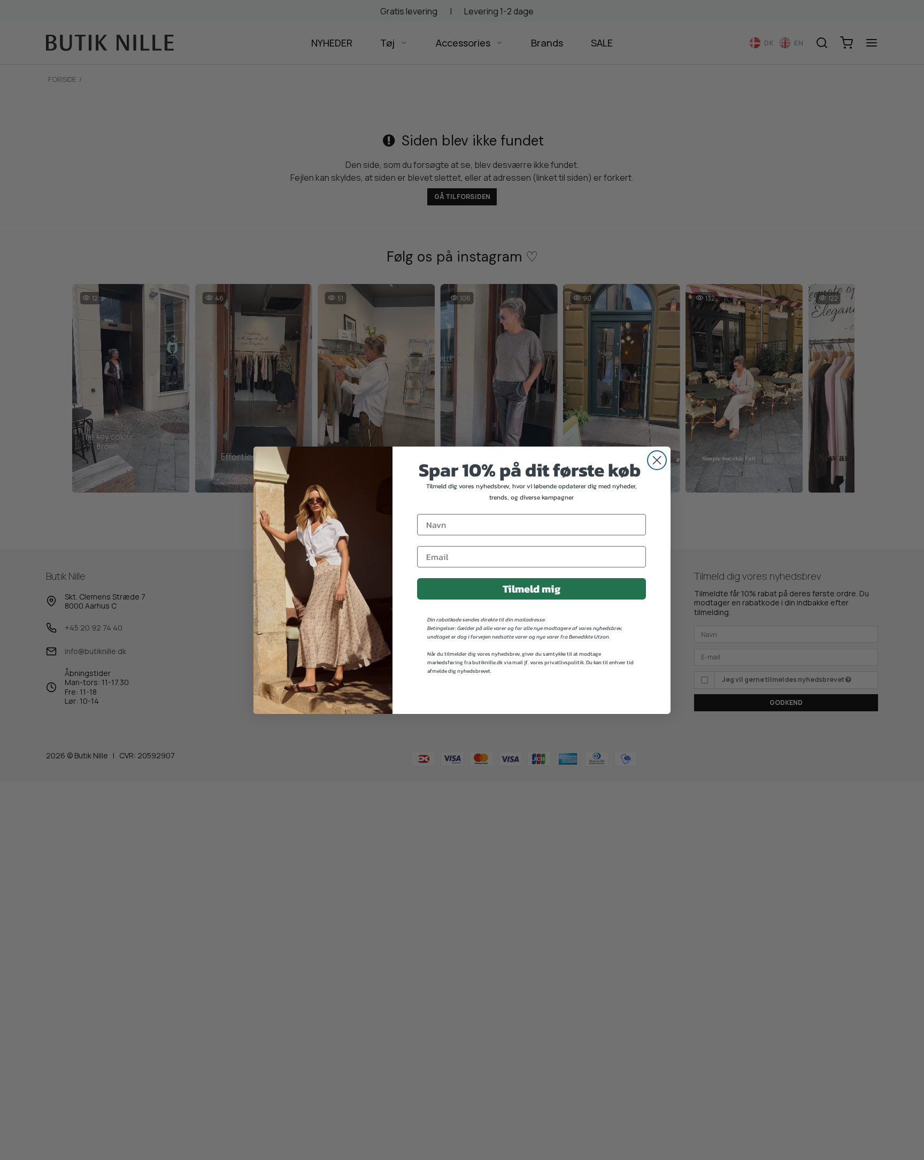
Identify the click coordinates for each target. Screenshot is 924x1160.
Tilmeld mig (531, 589)
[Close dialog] (657, 460)
